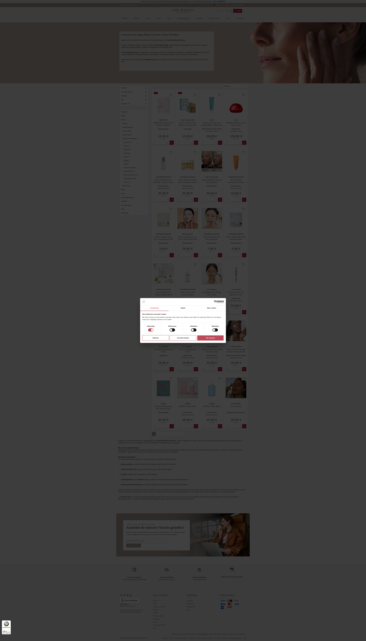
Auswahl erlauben (183, 338)
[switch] (172, 330)
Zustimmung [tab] (154, 308)
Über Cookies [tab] (211, 308)
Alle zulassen (210, 338)
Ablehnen (155, 338)
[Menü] (9, 621)
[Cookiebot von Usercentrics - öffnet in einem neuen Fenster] (215, 301)
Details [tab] (183, 308)
